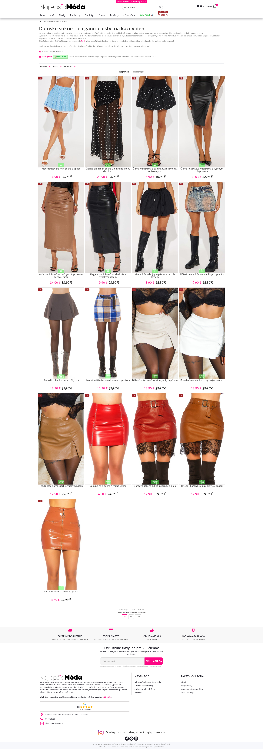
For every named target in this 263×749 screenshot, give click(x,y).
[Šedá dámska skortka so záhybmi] (61, 333)
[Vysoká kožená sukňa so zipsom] (61, 544)
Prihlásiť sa (154, 661)
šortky (83, 41)
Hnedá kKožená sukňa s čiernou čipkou (202, 486)
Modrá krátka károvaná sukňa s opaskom (108, 380)
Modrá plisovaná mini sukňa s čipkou (61, 168)
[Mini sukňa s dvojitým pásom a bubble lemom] (155, 227)
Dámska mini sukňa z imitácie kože (108, 486)
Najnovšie (124, 71)
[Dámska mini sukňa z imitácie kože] (108, 439)
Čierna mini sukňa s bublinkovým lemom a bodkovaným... (155, 170)
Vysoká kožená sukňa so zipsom (61, 591)
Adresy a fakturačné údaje (192, 689)
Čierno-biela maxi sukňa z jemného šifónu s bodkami (108, 170)
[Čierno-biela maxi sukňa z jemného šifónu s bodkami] (108, 121)
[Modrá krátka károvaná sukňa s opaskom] (108, 333)
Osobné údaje (188, 692)
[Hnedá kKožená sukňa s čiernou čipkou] (202, 439)
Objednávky (187, 685)
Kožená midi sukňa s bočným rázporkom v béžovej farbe (61, 275)
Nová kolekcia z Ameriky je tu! (131, 1)
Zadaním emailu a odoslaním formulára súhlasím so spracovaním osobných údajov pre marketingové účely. (130, 666)
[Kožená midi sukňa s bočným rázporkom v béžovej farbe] (61, 227)
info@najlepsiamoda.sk (54, 723)
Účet (184, 682)
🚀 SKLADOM (60, 56)
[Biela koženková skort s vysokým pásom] (202, 333)
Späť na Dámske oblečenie (52, 51)
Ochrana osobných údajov (145, 689)
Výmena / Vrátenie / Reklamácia (148, 682)
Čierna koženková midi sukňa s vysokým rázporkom (201, 170)
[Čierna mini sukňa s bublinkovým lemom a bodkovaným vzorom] (155, 121)
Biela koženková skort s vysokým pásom (201, 380)
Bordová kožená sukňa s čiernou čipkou (155, 486)
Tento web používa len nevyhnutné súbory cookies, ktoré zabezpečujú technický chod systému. (131, 747)
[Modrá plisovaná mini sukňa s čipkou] (61, 121)
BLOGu (108, 697)
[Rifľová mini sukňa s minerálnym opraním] (202, 227)
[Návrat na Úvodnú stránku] (41, 21)
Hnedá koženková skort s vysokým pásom (61, 486)
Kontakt (138, 692)
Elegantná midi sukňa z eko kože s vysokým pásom (108, 275)
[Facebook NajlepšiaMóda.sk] (127, 739)
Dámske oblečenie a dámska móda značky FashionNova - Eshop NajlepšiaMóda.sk (136, 744)
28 (124, 616)
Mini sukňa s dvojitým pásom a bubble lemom (155, 275)
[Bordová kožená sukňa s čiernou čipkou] (155, 439)
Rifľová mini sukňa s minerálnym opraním (202, 274)
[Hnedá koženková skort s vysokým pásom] (61, 439)
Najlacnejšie (138, 71)
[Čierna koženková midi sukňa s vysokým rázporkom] (202, 121)
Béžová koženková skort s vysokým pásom (155, 380)
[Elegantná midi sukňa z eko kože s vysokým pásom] (108, 227)
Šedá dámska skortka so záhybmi (61, 380)
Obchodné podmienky (144, 685)
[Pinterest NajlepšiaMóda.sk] (131, 739)
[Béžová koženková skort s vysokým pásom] (155, 333)
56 (131, 616)
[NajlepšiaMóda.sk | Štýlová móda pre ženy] (62, 7)
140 (138, 616)
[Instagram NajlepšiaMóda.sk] (136, 739)
